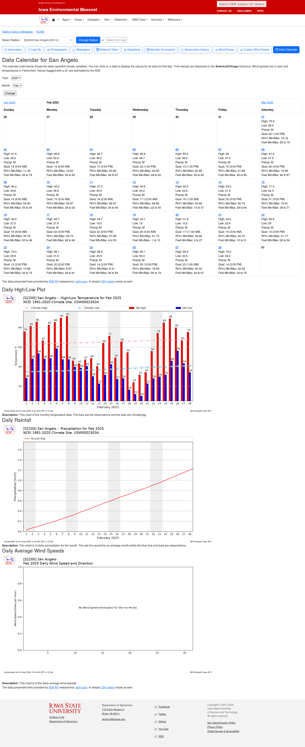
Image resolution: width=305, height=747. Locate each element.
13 (177, 182)
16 (5, 215)
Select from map (116, 40)
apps (260, 11)
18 (91, 215)
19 (134, 215)
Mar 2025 (267, 102)
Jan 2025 (9, 102)
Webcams (174, 19)
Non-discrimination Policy (221, 722)
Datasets (93, 19)
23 (5, 247)
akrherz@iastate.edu (113, 719)
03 (48, 149)
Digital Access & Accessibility (223, 731)
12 (134, 182)
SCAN (40, 32)
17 (48, 215)
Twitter (162, 714)
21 (220, 215)
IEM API (54, 281)
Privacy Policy (215, 727)
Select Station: (11, 40)
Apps (65, 19)
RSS (161, 736)
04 (91, 149)
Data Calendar (288, 49)
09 (5, 182)
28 (220, 247)
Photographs (58, 49)
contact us (224, 11)
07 (220, 149)
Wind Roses (226, 49)
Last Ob (36, 49)
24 (48, 247)
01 (263, 117)
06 (177, 149)
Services (156, 19)
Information (15, 49)
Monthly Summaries (162, 49)
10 (48, 182)
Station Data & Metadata (17, 32)
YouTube (163, 729)
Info (106, 19)
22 (263, 215)
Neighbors (133, 49)
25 (91, 247)
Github (162, 721)
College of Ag (56, 717)
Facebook (164, 706)
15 (263, 182)
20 (177, 215)
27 (177, 247)
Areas (78, 19)
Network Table (109, 49)
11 (91, 182)
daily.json (81, 281)
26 (134, 247)
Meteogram (83, 49)
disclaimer (244, 11)
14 (220, 182)
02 (5, 149)
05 (134, 149)
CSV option (107, 281)
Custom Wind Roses (256, 49)
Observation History (196, 49)
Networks (120, 19)
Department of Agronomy (63, 721)
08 (263, 149)
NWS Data (138, 19)
